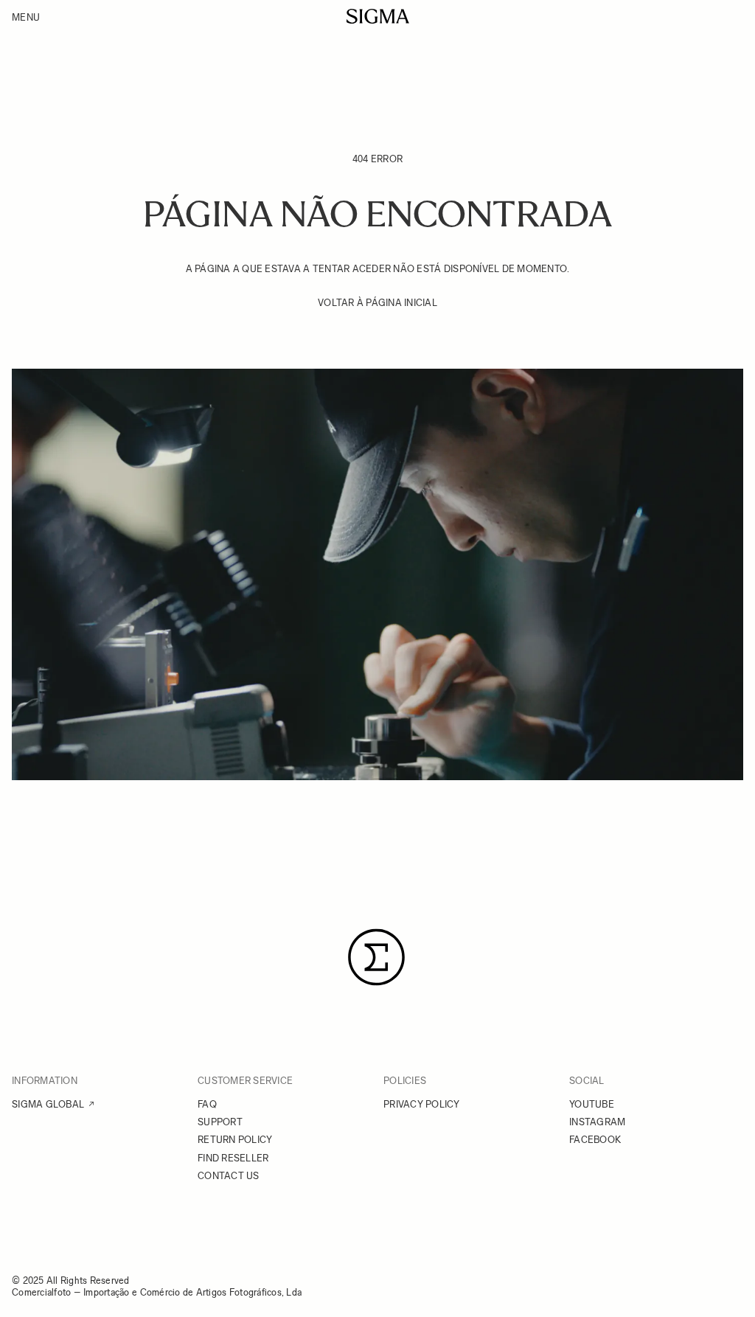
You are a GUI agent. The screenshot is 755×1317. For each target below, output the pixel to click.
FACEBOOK (595, 1139)
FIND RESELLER (233, 1158)
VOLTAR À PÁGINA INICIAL (377, 302)
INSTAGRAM (597, 1121)
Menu (26, 17)
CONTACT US (229, 1175)
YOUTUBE (591, 1104)
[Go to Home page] (378, 16)
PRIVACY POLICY (421, 1104)
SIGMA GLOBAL (48, 1104)
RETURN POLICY (235, 1139)
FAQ (207, 1104)
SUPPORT (220, 1121)
